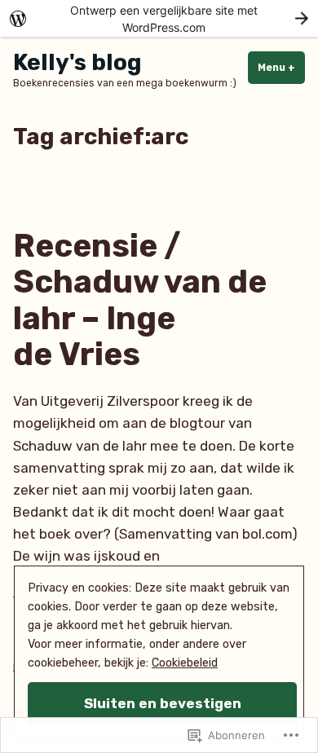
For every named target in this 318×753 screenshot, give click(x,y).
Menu (281, 67)
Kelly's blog (77, 62)
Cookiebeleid (185, 663)
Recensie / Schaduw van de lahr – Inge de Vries (140, 300)
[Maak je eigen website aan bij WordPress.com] (159, 18)
